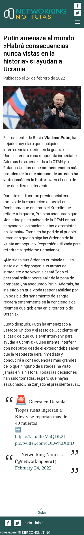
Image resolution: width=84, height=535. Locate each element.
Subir (42, 512)
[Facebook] (8, 523)
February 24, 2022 (33, 468)
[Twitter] (17, 523)
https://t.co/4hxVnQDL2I (40, 436)
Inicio (28, 523)
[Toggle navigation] (77, 22)
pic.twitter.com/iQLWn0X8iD (44, 443)
